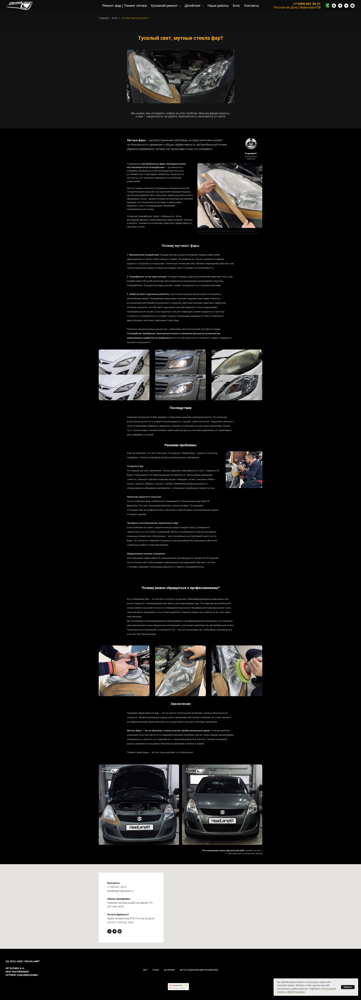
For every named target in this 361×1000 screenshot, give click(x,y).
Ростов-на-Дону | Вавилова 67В (297, 7)
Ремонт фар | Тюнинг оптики (124, 5)
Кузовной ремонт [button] (165, 5)
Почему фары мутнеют (135, 18)
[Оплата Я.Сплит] (328, 6)
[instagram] (352, 6)
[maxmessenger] (334, 6)
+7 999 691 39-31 (117, 886)
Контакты (251, 5)
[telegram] (340, 6)
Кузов (156, 970)
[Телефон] (109, 931)
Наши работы (218, 5)
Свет (145, 970)
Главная (103, 18)
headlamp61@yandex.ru (120, 890)
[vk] (346, 6)
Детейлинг (169, 970)
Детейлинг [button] (193, 5)
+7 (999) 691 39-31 (307, 4)
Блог (236, 5)
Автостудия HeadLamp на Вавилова (199, 970)
